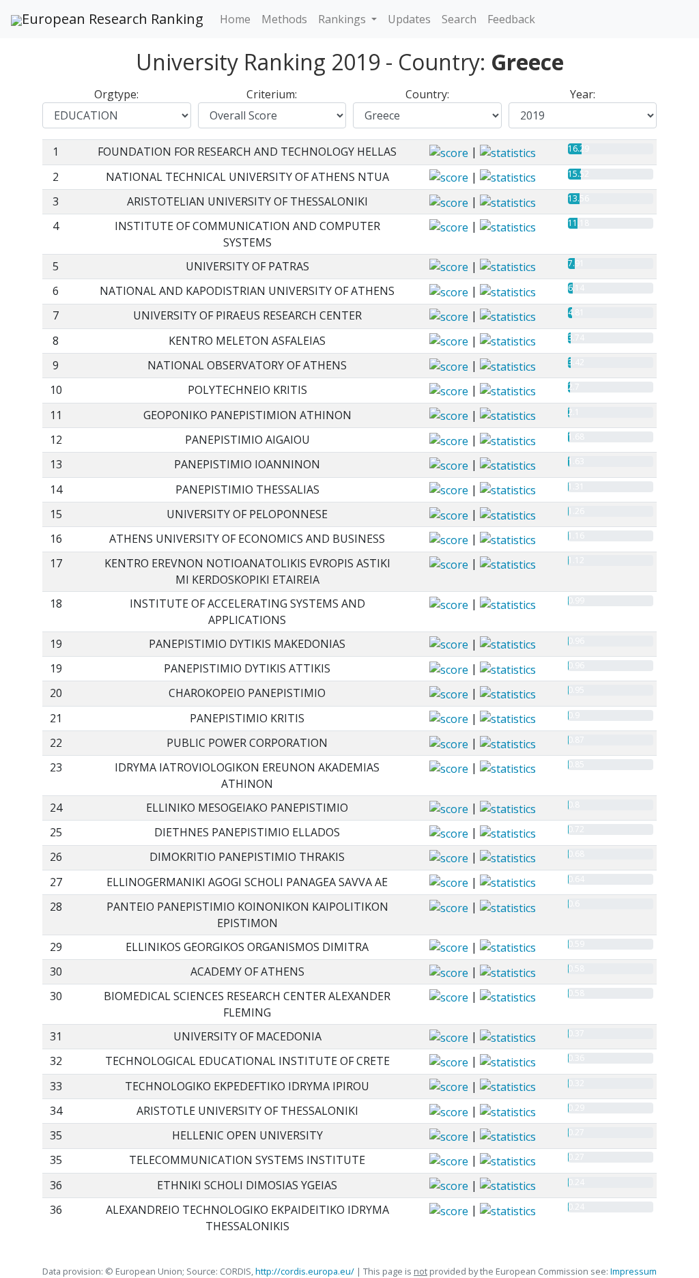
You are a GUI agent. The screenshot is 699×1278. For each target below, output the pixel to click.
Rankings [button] (343, 19)
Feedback (511, 19)
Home (235, 19)
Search (459, 19)
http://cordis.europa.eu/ (304, 1271)
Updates (409, 19)
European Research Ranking (112, 19)
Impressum (632, 1271)
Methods (284, 19)
